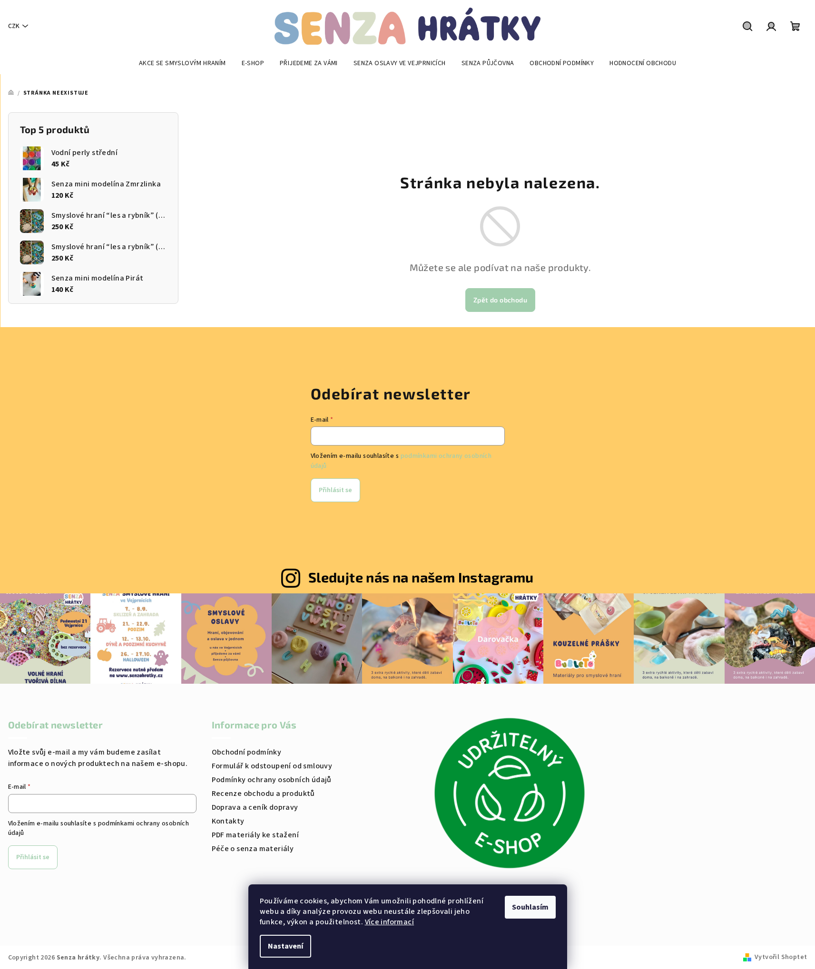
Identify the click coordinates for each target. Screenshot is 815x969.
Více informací (389, 922)
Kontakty (228, 821)
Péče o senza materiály (253, 848)
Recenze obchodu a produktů (263, 793)
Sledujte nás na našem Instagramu (421, 577)
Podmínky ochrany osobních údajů (272, 780)
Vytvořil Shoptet (781, 957)
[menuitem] (182, 63)
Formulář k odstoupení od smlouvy (272, 766)
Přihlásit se (335, 490)
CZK (14, 26)
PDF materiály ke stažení (255, 835)
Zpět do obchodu (500, 300)
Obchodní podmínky (247, 752)
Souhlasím (530, 907)
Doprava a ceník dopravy (255, 807)
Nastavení (285, 946)
